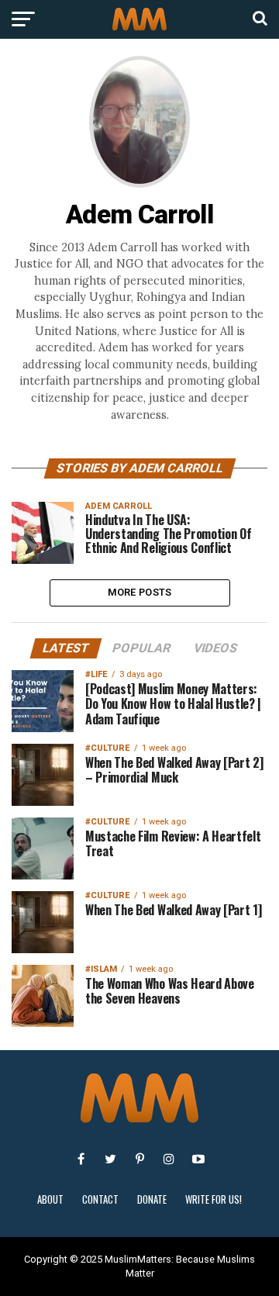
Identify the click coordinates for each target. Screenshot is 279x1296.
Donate (152, 1199)
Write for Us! (213, 1199)
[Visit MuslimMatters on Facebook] (80, 1158)
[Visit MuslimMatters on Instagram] (169, 1158)
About (50, 1199)
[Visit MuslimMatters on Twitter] (110, 1158)
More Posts (140, 592)
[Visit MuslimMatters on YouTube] (198, 1158)
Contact (100, 1199)
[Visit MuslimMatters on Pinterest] (139, 1158)
